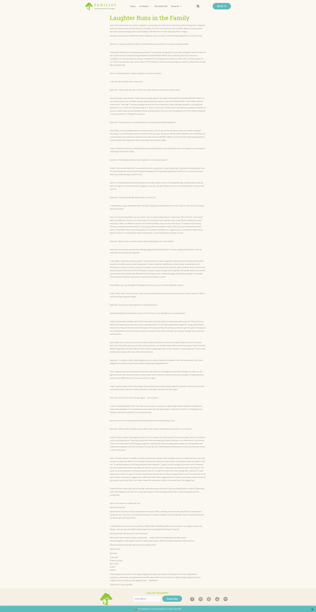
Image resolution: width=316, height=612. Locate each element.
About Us (175, 6)
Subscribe (172, 598)
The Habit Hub (160, 6)
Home (133, 6)
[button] (145, 6)
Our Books (143, 6)
